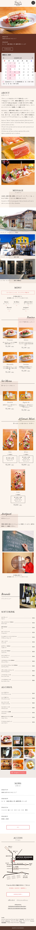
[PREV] (3, 58)
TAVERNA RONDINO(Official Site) (17, 906)
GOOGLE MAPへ (18, 894)
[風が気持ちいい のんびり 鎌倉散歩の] (6, 752)
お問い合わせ (11, 900)
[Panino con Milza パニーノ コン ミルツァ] (18, 752)
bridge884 (22, 919)
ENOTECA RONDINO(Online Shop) (17, 908)
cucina (20, 920)
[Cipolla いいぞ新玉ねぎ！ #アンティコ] (29, 764)
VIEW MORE (7, 49)
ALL (18, 827)
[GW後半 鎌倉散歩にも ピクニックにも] (18, 741)
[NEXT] (32, 58)
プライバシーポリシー (22, 900)
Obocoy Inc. (8, 920)
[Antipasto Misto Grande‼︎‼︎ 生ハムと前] (6, 764)
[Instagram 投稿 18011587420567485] (6, 741)
